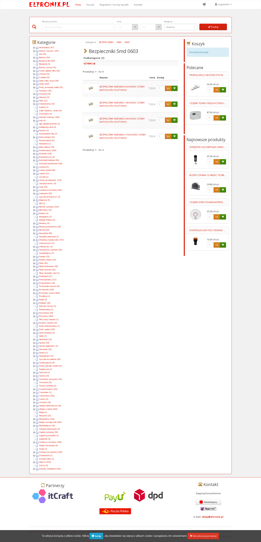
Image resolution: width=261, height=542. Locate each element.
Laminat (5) (44, 167)
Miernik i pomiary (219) (49, 207)
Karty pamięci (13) (47, 137)
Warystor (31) (45, 416)
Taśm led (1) (44, 372)
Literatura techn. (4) (47, 183)
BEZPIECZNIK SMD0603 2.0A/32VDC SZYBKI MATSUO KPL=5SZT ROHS (122, 120)
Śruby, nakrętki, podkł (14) (50, 366)
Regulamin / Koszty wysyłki (114, 4)
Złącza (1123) (45, 462)
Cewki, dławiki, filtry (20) (49, 71)
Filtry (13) (43, 101)
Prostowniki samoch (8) (49, 286)
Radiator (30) (44, 303)
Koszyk (90, 4)
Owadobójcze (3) (46, 253)
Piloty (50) (43, 263)
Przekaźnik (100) (46, 290)
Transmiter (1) (45, 392)
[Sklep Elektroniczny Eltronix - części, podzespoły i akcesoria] (51, 4)
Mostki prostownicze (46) (50, 227)
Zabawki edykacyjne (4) (49, 429)
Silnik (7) (43, 336)
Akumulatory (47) (46, 47)
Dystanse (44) (45, 91)
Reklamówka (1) (46, 309)
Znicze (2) (43, 465)
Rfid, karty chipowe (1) (49, 319)
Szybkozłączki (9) (47, 363)
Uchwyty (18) (45, 402)
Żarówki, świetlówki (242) (50, 469)
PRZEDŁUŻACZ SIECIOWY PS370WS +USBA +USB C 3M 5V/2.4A (221, 75)
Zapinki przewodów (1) (49, 435)
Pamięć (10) (44, 256)
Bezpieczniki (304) (47, 61)
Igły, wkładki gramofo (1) (49, 124)
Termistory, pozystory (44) (50, 379)
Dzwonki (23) (45, 94)
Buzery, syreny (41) (47, 67)
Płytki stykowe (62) (47, 270)
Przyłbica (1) (44, 296)
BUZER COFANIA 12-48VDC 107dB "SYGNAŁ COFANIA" (217, 175)
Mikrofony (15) (45, 210)
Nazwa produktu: (50, 21)
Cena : (119, 21)
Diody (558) (44, 84)
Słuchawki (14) (45, 339)
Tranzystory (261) (47, 396)
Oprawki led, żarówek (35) (50, 250)
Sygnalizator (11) (46, 356)
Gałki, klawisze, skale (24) (50, 111)
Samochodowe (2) (47, 333)
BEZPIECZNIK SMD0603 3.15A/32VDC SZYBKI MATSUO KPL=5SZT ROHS (123, 136)
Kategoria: (168, 21)
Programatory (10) (47, 283)
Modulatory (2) (45, 217)
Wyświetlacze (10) (47, 425)
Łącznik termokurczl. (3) (49, 197)
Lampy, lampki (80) (47, 170)
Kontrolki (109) (45, 154)
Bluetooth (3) (44, 64)
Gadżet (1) (43, 107)
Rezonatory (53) (46, 313)
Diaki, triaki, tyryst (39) (49, 81)
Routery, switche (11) (48, 323)
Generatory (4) (45, 114)
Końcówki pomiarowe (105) (50, 163)
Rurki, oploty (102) (47, 329)
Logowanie (223, 4)
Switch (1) (43, 353)
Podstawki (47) (45, 276)
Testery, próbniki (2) (47, 386)
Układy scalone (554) (48, 409)
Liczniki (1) (43, 177)
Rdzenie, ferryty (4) (47, 306)
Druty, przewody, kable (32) (51, 87)
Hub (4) (42, 120)
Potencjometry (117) (47, 280)
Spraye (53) (44, 343)
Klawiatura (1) (45, 144)
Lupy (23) (43, 187)
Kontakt (138, 4)
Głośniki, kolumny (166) (49, 117)
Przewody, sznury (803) (49, 293)
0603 (127, 42)
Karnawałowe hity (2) (48, 134)
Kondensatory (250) (47, 150)
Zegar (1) (43, 449)
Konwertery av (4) (47, 157)
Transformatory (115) (48, 389)
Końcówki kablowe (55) (49, 160)
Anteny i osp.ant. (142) (49, 51)
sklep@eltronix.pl (212, 516)
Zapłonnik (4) (44, 439)
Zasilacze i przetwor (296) (50, 442)
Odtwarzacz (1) (46, 246)
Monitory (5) (44, 223)
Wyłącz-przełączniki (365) (50, 422)
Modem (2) (43, 213)
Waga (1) (43, 412)
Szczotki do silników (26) (50, 359)
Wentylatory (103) (47, 419)
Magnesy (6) (44, 200)
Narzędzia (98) (45, 233)
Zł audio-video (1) (46, 459)
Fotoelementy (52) (47, 104)
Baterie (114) (44, 57)
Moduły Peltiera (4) (47, 220)
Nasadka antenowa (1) (49, 237)
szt (216, 89)
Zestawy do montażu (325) (50, 452)
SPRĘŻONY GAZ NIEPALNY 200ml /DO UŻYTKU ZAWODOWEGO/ (222, 147)
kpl (168, 88)
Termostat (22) (45, 382)
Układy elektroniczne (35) (50, 406)
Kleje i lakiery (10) (46, 147)
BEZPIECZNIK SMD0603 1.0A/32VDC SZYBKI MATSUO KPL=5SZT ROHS (122, 104)
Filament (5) (44, 97)
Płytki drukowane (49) (48, 266)
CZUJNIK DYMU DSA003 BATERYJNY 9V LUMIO (212, 202)
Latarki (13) (44, 173)
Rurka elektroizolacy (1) (49, 326)
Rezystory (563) (46, 316)
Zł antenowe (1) (46, 455)
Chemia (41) (44, 74)
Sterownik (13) (45, 349)
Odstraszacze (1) (47, 243)
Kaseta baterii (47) (47, 140)
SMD (118, 42)
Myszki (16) (44, 230)
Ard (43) (42, 54)
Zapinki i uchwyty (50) (48, 432)
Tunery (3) (43, 399)
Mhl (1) (42, 203)
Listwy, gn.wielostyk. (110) (50, 180)
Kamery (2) (44, 130)
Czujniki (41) (44, 77)
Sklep (78, 4)
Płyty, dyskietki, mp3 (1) (49, 273)
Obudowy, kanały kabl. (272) (51, 240)
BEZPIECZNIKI (106, 42)
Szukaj (214, 26)
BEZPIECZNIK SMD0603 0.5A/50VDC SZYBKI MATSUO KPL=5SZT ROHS (122, 88)
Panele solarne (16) (47, 260)
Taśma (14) (44, 376)
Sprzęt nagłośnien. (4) (48, 346)
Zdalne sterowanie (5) (48, 445)
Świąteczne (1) (45, 369)
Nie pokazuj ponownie (204, 536)
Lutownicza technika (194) (50, 190)
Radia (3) (43, 299)
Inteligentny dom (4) (47, 127)
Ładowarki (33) (45, 193)
